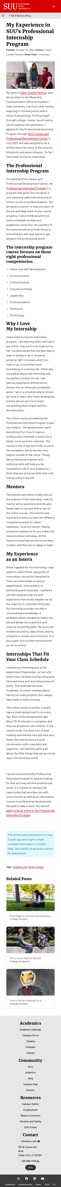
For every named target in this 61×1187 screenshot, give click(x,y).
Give (30, 1167)
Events (30, 1090)
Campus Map (30, 1084)
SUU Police (30, 1127)
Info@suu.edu (29, 1141)
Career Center (36, 866)
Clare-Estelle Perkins (33, 92)
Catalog (30, 1041)
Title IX (46, 1184)
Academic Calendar (30, 1029)
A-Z (54, 1184)
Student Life (20, 866)
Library (31, 1052)
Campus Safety (30, 1103)
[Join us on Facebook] (26, 1178)
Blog (30, 1078)
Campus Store (31, 1035)
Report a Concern (30, 1115)
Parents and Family (30, 1121)
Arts (30, 1066)
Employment (30, 1109)
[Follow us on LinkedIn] (34, 1178)
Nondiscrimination (25, 1184)
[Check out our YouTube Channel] (42, 1178)
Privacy (38, 1184)
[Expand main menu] (54, 6)
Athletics (30, 1072)
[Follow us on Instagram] (18, 1178)
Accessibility (10, 1184)
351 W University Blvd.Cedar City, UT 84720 (30, 1151)
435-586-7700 (28, 1161)
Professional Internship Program (26, 188)
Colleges (30, 1047)
